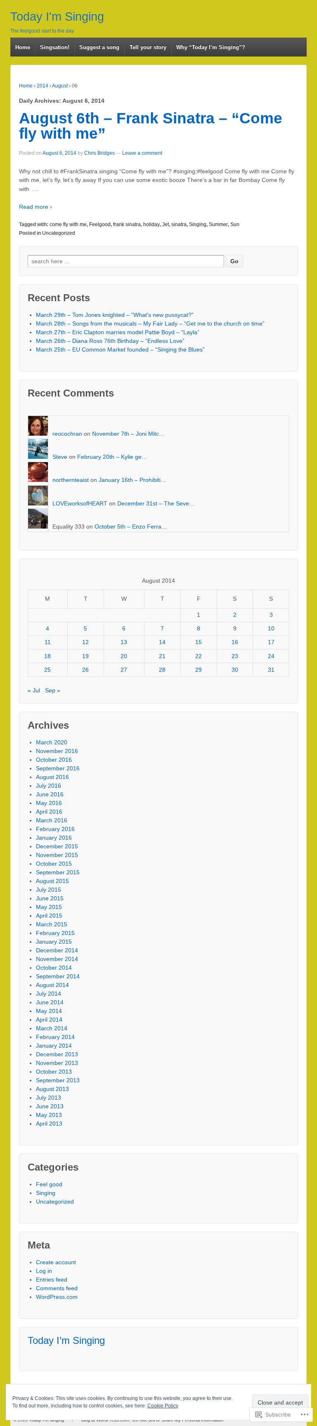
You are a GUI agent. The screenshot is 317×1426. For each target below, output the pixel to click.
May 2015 (49, 907)
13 (124, 642)
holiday (151, 224)
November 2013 (57, 1063)
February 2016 (55, 829)
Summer (218, 224)
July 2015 (48, 889)
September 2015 (58, 872)
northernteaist (70, 480)
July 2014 (48, 993)
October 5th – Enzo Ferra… (131, 526)
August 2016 (52, 777)
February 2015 (55, 933)
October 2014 (54, 967)
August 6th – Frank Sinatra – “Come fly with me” (150, 126)
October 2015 (54, 863)
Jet (165, 224)
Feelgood (100, 224)
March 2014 (51, 1028)
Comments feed (57, 1288)
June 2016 (50, 794)
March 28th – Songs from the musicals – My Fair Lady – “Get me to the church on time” (150, 323)
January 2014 (54, 1045)
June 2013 (50, 1106)
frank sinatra (127, 224)
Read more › (35, 206)
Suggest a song (99, 47)
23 (235, 656)
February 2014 (55, 1037)
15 (198, 642)
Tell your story (148, 47)
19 (85, 656)
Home (22, 47)
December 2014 (57, 950)
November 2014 (57, 959)
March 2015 (51, 924)
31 (271, 669)
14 (162, 642)
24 (271, 656)
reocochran (67, 433)
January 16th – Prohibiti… (132, 480)
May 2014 (49, 1011)
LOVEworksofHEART (79, 503)
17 (271, 642)
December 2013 (57, 1054)
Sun (234, 224)
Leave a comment (142, 153)
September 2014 (58, 976)
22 (198, 656)
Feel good (49, 1184)
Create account (56, 1262)
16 (235, 642)
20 (124, 656)
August (60, 86)
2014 (42, 86)
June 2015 (50, 898)
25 (47, 669)
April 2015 (49, 915)
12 (85, 642)
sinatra (179, 224)
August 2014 (52, 985)
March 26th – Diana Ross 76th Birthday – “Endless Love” (110, 341)
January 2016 (54, 837)
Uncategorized (58, 233)
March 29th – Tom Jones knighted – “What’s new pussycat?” (115, 315)
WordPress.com (57, 1297)
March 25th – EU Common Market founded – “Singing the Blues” (120, 349)
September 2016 (58, 768)
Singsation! (54, 47)
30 (235, 669)
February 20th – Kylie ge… (112, 456)
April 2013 (49, 1123)
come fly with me (68, 224)
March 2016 (51, 820)
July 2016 (48, 785)
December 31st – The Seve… (156, 503)
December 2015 (57, 846)
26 (85, 669)
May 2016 (49, 803)
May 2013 (49, 1115)
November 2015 (57, 855)
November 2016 (57, 751)
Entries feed (51, 1279)
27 (124, 669)
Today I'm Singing (57, 16)
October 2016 (54, 759)
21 (162, 656)
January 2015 (54, 941)
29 (198, 669)
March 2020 (51, 742)
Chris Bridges (99, 153)
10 (271, 628)
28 (162, 669)
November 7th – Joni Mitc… (128, 433)
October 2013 (54, 1071)
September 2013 (58, 1080)
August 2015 (52, 881)
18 (47, 656)
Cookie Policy (162, 1406)
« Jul (34, 690)
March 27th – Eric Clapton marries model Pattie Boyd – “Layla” (117, 332)
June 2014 (50, 1002)
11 (48, 642)
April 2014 (49, 1019)
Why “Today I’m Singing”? (210, 47)
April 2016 (49, 811)
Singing (197, 224)
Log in (44, 1271)
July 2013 (48, 1097)
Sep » (52, 690)
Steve (59, 456)
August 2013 (52, 1089)
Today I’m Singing (66, 1340)
